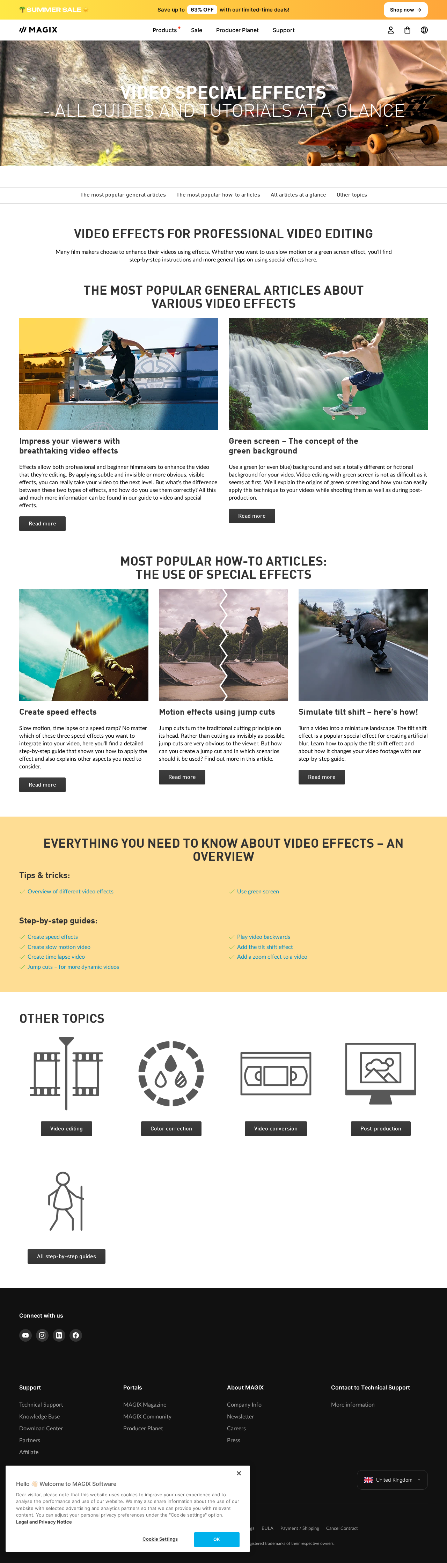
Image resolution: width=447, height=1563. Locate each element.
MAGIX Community (147, 1417)
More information (353, 1405)
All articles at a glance (298, 195)
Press (233, 1440)
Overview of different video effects (70, 891)
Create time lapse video (56, 957)
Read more (42, 524)
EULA (267, 1528)
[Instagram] (42, 1335)
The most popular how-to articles (218, 195)
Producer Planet (143, 1428)
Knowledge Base (39, 1417)
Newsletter (240, 1417)
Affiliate (28, 1452)
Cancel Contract (342, 1528)
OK (216, 1539)
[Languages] (424, 30)
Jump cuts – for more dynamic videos (73, 967)
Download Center (41, 1428)
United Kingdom (394, 1480)
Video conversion (276, 1129)
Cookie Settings (160, 1539)
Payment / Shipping (299, 1528)
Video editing (66, 1129)
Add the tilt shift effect (265, 947)
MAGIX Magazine (144, 1405)
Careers (236, 1428)
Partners (29, 1440)
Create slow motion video (59, 947)
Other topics (352, 195)
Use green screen (258, 891)
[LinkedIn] (59, 1335)
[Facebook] (75, 1335)
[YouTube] (25, 1335)
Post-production (380, 1129)
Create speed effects (53, 937)
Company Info (244, 1405)
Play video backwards (263, 937)
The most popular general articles (123, 195)
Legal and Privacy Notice (44, 1522)
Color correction (171, 1129)
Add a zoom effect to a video (272, 957)
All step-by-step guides (66, 1257)
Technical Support (41, 1405)
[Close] (239, 1473)
